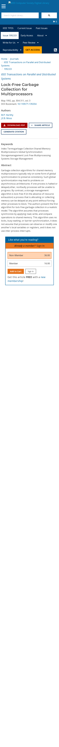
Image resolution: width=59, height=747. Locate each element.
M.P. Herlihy (7, 114)
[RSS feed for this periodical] (55, 49)
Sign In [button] (40, 245)
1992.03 (8, 69)
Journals (14, 58)
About (40, 35)
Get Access (33, 50)
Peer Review (29, 42)
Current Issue (25, 28)
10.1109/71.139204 (26, 103)
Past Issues (41, 28)
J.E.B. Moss (6, 118)
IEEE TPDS (8, 28)
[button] (55, 21)
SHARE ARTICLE (42, 125)
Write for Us (9, 42)
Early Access (27, 35)
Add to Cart (15, 271)
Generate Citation (14, 131)
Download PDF (16, 125)
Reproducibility (11, 49)
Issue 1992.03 (10, 35)
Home (4, 58)
